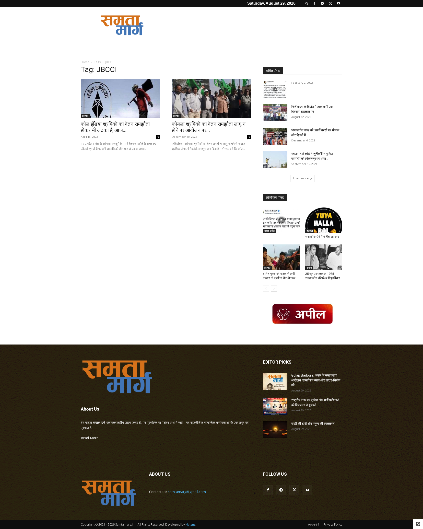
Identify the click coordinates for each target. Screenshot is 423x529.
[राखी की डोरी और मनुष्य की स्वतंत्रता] (275, 429)
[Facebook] (314, 3)
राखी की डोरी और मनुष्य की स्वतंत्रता (313, 424)
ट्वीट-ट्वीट (269, 230)
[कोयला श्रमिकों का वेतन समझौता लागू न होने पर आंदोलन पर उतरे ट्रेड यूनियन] (211, 98)
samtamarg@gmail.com (187, 491)
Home (85, 62)
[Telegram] (322, 3)
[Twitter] (330, 3)
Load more (301, 178)
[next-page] (274, 289)
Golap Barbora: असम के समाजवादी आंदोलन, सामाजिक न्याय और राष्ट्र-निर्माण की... (316, 380)
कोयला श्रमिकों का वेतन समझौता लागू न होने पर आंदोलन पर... (209, 127)
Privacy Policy (333, 524)
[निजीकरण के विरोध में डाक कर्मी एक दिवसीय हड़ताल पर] (275, 112)
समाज (309, 267)
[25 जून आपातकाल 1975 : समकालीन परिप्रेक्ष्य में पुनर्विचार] (323, 257)
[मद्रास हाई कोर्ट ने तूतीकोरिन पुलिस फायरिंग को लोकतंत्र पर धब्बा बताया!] (275, 159)
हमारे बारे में (313, 524)
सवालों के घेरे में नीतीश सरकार (322, 237)
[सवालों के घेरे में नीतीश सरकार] (323, 220)
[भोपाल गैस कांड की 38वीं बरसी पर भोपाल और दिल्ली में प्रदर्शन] (275, 136)
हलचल (85, 115)
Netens (190, 524)
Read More (89, 438)
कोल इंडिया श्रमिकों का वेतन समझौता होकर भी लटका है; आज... (115, 127)
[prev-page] (266, 289)
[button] (307, 3)
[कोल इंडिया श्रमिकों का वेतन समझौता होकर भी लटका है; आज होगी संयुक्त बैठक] (120, 98)
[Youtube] (338, 3)
